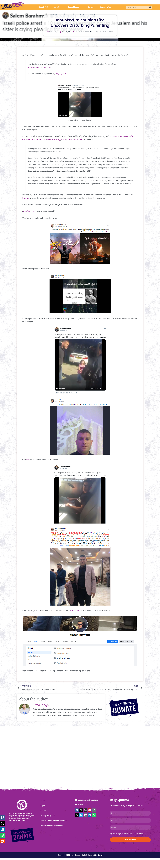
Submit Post (43, 7)
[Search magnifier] (150, 7)
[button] (2, 817)
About (56, 7)
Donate (90, 7)
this (28, 459)
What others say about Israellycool (53, 821)
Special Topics (73, 7)
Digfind (25, 198)
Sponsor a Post (105, 7)
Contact (43, 811)
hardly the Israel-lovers (72, 139)
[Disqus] (80, 758)
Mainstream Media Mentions (51, 826)
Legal (42, 806)
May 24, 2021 (60, 73)
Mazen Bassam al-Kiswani (103, 32)
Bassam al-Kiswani (82, 32)
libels (91, 32)
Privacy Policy (45, 816)
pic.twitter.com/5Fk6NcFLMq (39, 67)
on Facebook (75, 610)
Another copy (29, 211)
